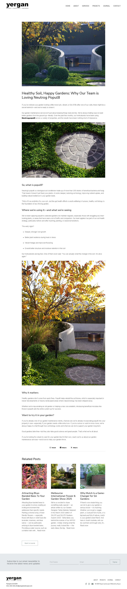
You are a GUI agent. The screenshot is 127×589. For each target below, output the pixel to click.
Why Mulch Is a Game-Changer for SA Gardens (92, 496)
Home (68, 6)
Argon (119, 584)
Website (113, 584)
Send (54, 447)
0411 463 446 (10, 586)
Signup (115, 562)
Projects (96, 6)
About (76, 6)
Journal (106, 6)
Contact (117, 6)
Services (85, 6)
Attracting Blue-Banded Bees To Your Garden (33, 496)
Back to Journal (30, 543)
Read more (41, 530)
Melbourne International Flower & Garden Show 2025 (63, 496)
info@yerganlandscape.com (24, 586)
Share (64, 447)
